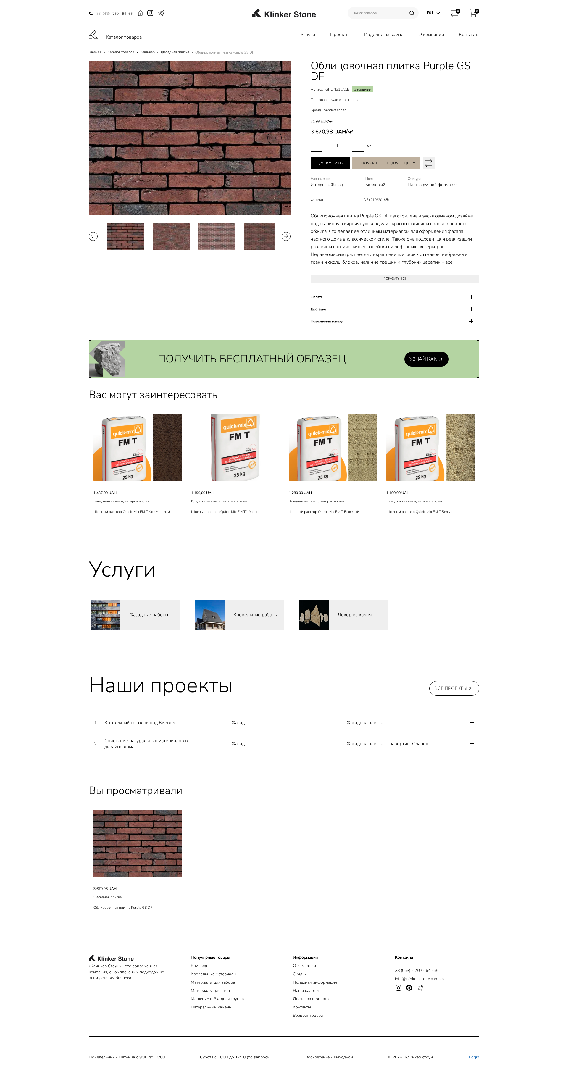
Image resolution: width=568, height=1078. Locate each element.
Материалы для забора (213, 982)
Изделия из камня (383, 34)
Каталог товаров (124, 37)
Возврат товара (308, 1015)
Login (474, 1057)
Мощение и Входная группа (217, 999)
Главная (95, 52)
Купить (334, 163)
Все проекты (450, 688)
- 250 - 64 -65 (114, 13)
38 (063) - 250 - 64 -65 (416, 970)
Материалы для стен (210, 990)
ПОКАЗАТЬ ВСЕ (394, 279)
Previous (105, 138)
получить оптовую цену (386, 163)
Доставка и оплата (311, 999)
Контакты (469, 35)
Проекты (339, 35)
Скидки (300, 974)
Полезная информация (315, 982)
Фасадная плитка (175, 52)
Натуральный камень (211, 1007)
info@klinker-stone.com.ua (419, 979)
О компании (431, 35)
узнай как (423, 359)
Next (274, 138)
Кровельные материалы (213, 974)
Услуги (308, 34)
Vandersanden (335, 110)
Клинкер (148, 52)
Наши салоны (306, 990)
